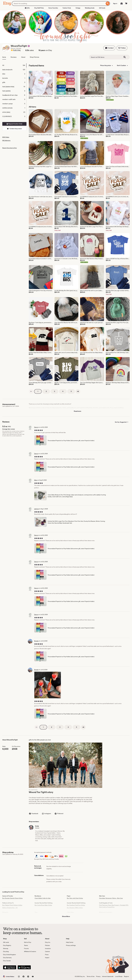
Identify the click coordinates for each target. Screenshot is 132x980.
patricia (36, 509)
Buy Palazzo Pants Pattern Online (12, 905)
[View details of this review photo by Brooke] (47, 685)
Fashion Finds (67, 8)
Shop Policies (34, 57)
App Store (9, 967)
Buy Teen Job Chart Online (75, 898)
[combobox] (58, 3)
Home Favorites (53, 8)
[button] (109, 48)
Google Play (24, 967)
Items (4, 57)
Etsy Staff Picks (39, 8)
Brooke (36, 641)
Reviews (14, 57)
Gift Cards (102, 8)
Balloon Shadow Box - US (9, 907)
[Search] (107, 3)
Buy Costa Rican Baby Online (43, 905)
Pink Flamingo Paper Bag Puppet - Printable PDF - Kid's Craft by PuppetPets (114, 906)
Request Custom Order (15, 124)
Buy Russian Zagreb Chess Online (12, 898)
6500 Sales (5, 137)
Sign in (115, 3)
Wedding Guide (89, 8)
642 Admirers (6, 140)
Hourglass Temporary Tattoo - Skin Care (111, 898)
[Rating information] (12, 50)
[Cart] (126, 3)
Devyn (36, 427)
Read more (77, 411)
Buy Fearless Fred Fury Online (76, 905)
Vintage (78, 8)
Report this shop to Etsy (9, 148)
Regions (126, 976)
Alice (35, 480)
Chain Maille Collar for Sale (43, 898)
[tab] (14, 65)
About (23, 57)
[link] (31, 391)
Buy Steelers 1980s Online (75, 907)
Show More (66, 916)
